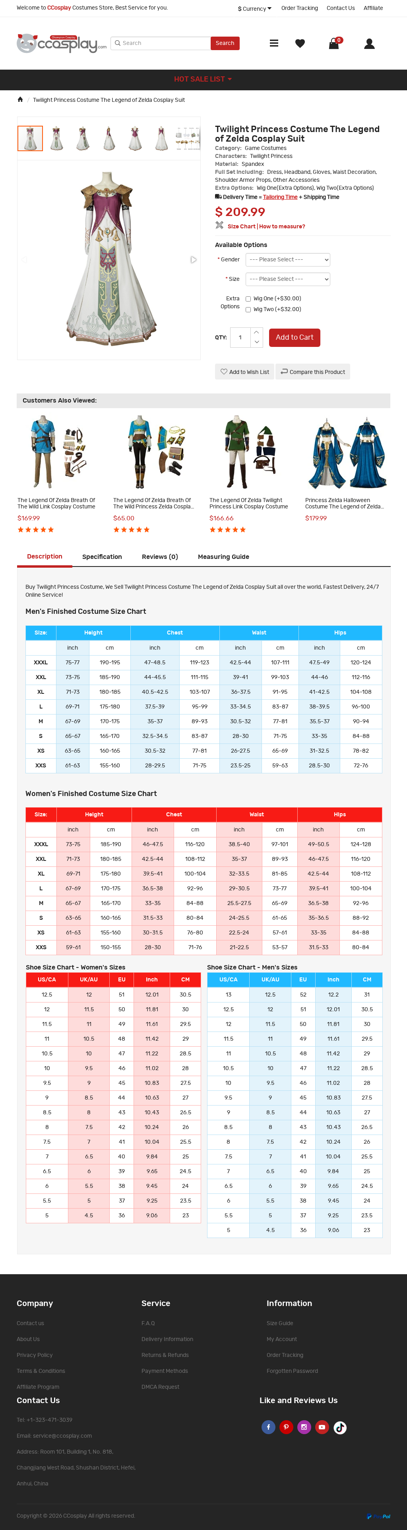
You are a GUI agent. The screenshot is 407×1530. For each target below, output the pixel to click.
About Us (28, 1339)
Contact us (30, 1323)
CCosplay (75, 1516)
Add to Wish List (249, 372)
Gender (228, 260)
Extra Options (230, 303)
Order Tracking (299, 8)
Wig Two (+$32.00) (277, 309)
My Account (282, 1339)
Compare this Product (317, 372)
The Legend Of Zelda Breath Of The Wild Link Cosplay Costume (56, 503)
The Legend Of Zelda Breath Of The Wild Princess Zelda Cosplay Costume (153, 507)
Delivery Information (167, 1339)
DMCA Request (160, 1387)
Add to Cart (295, 337)
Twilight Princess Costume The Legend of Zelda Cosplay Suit (109, 100)
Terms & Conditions (41, 1371)
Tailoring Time (280, 197)
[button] (57, 138)
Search (225, 43)
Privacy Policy (35, 1355)
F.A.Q (148, 1323)
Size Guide (280, 1323)
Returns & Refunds (165, 1355)
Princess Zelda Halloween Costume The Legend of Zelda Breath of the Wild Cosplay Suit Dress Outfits (344, 510)
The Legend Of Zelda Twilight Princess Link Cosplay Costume (248, 503)
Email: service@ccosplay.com (54, 1436)
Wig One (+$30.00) (277, 299)
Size (232, 279)
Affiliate (373, 8)
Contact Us (341, 8)
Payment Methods (164, 1371)
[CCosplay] (62, 43)
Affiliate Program (38, 1387)
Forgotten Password (292, 1371)
